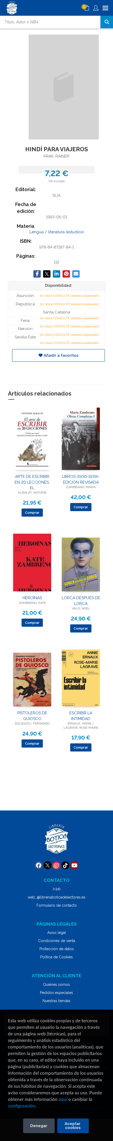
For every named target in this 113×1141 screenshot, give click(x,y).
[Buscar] (106, 22)
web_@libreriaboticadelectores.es (56, 897)
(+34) (56, 889)
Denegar (38, 1125)
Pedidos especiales (56, 993)
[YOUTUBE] (74, 865)
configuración (21, 1106)
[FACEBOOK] (39, 865)
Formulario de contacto (57, 905)
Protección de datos (56, 949)
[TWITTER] (48, 865)
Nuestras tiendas (56, 1001)
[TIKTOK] (65, 865)
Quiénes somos (56, 984)
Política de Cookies (56, 957)
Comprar (32, 513)
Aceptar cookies (73, 1125)
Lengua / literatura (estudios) (56, 232)
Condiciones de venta (56, 941)
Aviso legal (56, 933)
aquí (63, 1099)
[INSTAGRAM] (56, 865)
